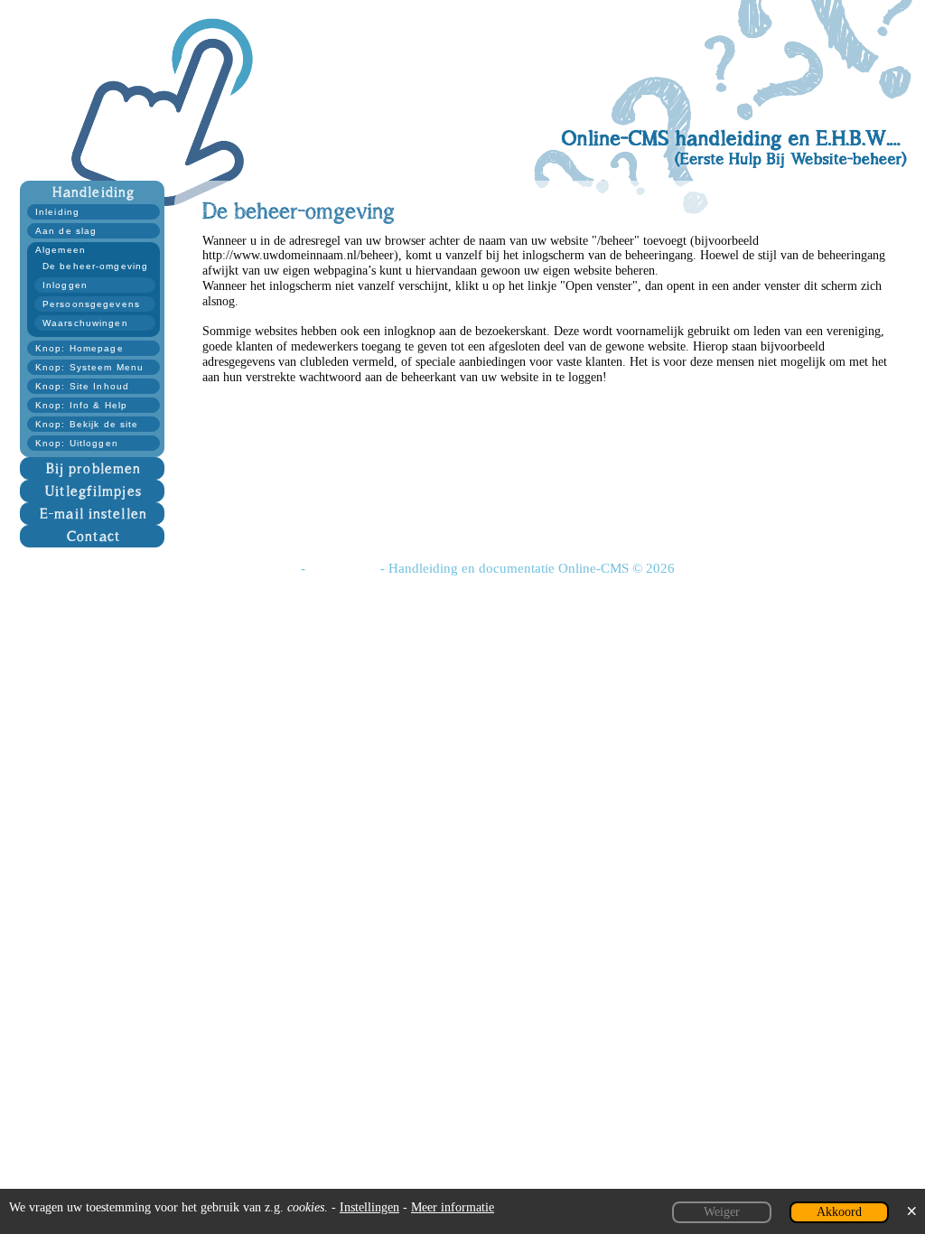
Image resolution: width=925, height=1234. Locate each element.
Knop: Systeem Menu (89, 367)
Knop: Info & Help (81, 405)
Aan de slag (66, 231)
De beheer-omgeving (95, 266)
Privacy (274, 568)
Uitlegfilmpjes (93, 491)
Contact (93, 536)
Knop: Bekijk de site (86, 424)
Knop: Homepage (79, 348)
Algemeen (60, 250)
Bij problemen (94, 468)
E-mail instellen (93, 513)
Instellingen (369, 1207)
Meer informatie (452, 1207)
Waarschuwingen (85, 323)
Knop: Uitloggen (76, 443)
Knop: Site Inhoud (82, 386)
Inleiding (57, 212)
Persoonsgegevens (91, 304)
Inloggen (65, 285)
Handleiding (93, 192)
